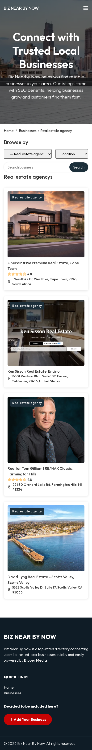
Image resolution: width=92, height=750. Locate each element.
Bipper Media (35, 660)
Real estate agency (27, 197)
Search (78, 167)
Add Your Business (29, 719)
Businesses (28, 130)
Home (9, 130)
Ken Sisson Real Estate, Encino (34, 371)
